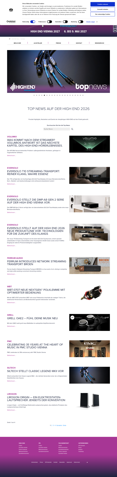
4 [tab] (42, 95)
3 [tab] (39, 95)
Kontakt (55, 462)
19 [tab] (80, 95)
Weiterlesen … (11, 155)
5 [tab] (44, 95)
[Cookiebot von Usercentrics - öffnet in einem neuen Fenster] (11, 22)
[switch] (49, 21)
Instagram (115, 27)
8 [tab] (52, 95)
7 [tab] (49, 95)
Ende (64, 425)
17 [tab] (75, 95)
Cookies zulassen (102, 4)
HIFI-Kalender (48, 462)
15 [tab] (70, 95)
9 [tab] (55, 95)
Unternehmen (34, 462)
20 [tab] (83, 95)
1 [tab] (34, 95)
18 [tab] (78, 95)
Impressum (69, 462)
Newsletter (62, 462)
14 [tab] (67, 95)
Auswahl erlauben (102, 9)
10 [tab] (57, 95)
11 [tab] (60, 95)
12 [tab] (62, 95)
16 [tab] (72, 95)
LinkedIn (115, 30)
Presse (41, 462)
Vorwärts (59, 425)
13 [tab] (65, 95)
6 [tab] (47, 95)
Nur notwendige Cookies (102, 14)
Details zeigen (90, 22)
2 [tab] (37, 95)
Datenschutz (77, 462)
